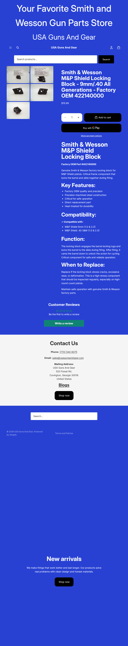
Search (106, 59)
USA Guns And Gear (23, 431)
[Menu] (10, 48)
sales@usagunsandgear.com (68, 357)
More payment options (91, 136)
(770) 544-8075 (68, 351)
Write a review (64, 323)
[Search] (17, 47)
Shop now (64, 395)
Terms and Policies (64, 433)
